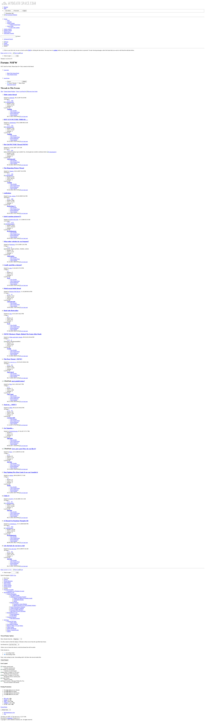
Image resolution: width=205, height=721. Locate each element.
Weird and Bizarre (11, 628)
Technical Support (11, 617)
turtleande (11, 97)
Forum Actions (11, 23)
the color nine (12, 549)
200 (12, 199)
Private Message (14, 113)
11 (10, 53)
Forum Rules (4, 707)
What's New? (7, 32)
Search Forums (7, 585)
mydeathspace (12, 524)
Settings (6, 579)
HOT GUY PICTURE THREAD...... (16, 119)
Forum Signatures (14, 614)
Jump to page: (7, 55)
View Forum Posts (15, 112)
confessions (7, 193)
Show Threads (12, 83)
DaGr (10, 452)
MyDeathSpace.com (9, 592)
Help (5, 8)
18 (11, 365)
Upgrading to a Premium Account (15, 591)
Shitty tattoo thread (10, 94)
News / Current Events (13, 630)
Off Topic (6, 44)
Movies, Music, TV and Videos (15, 625)
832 (12, 526)
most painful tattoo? (18, 381)
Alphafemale (12, 122)
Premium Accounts (8, 589)
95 (11, 501)
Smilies (6, 700)
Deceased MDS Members (16, 609)
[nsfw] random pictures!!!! (12, 216)
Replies (13, 91)
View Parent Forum (12, 74)
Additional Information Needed (18, 597)
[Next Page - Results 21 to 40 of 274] (15, 53)
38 (11, 551)
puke (10, 268)
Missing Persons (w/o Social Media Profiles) (24, 605)
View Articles (13, 115)
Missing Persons (14, 602)
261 (12, 150)
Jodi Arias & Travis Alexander (18, 611)
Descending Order (10, 654)
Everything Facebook (12, 624)
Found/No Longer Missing (20, 604)
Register (6, 7)
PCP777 (11, 499)
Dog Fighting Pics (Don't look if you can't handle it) (21, 472)
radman (11, 475)
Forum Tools (6, 70)
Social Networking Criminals (17, 607)
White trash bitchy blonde (15, 337)
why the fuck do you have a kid (14, 546)
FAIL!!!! (6, 496)
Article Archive (8, 29)
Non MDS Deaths (14, 595)
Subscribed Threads (9, 33)
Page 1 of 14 (4, 53)
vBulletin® (10, 718)
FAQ (8, 20)
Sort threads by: (5, 644)
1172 (12, 222)
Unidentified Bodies (18, 599)
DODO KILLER (13, 219)
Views (17, 91)
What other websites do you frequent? (16, 241)
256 (12, 174)
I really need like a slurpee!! (13, 265)
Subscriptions (7, 582)
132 (12, 125)
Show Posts (21, 83)
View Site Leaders (15, 27)
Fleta (10, 384)
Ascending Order (10, 653)
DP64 (10, 407)
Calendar (9, 22)
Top (15, 575)
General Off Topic (11, 621)
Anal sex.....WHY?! (10, 404)
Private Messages (8, 581)
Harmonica (12, 244)
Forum (5, 19)
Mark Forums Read (15, 24)
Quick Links (10, 26)
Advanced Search (8, 39)
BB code (6, 698)
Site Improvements (15, 618)
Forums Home (7, 586)
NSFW (9, 631)
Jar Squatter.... (9, 428)
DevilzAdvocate (13, 431)
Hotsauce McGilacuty (14, 291)
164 (12, 100)
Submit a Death (8, 30)
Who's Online (7, 584)
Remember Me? (9, 13)
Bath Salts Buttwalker (11, 310)
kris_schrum (12, 196)
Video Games (10, 627)
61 (11, 294)
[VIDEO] (6, 703)
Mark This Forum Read (13, 73)
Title (2, 91)
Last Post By (23, 91)
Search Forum (6, 78)
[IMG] (5, 701)
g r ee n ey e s (12, 362)
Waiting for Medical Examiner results (22, 598)
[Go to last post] (23, 116)
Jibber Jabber (13, 622)
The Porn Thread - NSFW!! (13, 359)
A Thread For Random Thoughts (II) (16, 521)
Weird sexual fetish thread (12, 288)
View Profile (13, 110)
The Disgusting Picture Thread (14, 168)
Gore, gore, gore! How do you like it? (24, 449)
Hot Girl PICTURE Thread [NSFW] (16, 144)
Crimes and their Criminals (17, 608)
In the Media (13, 615)
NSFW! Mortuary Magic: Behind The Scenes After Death (22, 334)
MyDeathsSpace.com (9, 712)
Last (18, 53)
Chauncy (11, 171)
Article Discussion (11, 594)
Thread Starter (7, 91)
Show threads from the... (7, 639)
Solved (15, 601)
